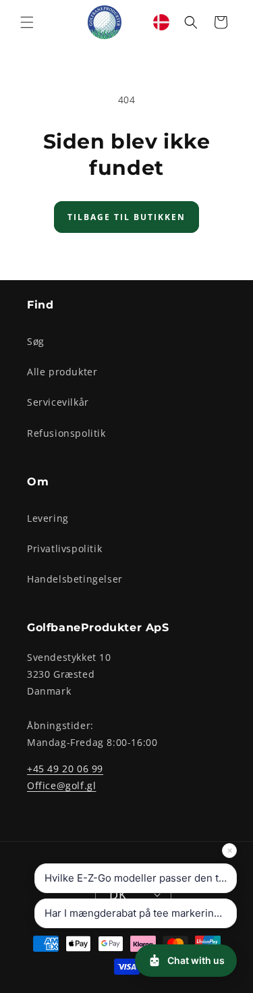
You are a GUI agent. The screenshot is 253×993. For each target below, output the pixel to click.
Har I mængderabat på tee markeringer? (140, 913)
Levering (48, 518)
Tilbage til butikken (126, 217)
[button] (27, 22)
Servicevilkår (58, 402)
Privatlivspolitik (64, 548)
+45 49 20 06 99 (65, 768)
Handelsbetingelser (75, 578)
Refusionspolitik (66, 433)
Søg (36, 341)
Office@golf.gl (61, 785)
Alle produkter (62, 371)
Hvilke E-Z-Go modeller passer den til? (137, 877)
